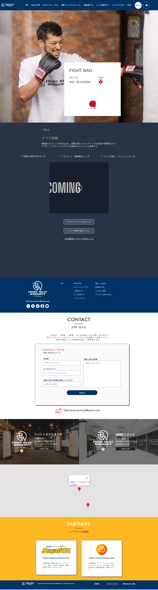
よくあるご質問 (100, 291)
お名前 (46, 359)
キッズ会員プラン (79, 294)
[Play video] (79, 188)
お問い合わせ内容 (90, 359)
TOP (61, 283)
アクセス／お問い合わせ (103, 294)
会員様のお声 (99, 287)
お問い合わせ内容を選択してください (58, 380)
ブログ (121, 283)
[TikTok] (38, 306)
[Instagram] (33, 306)
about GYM (77, 283)
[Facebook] (42, 306)
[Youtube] (47, 306)
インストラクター (79, 298)
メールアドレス (49, 369)
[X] (28, 306)
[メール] (146, 5)
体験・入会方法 (100, 283)
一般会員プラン (79, 291)
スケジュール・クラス (81, 287)
